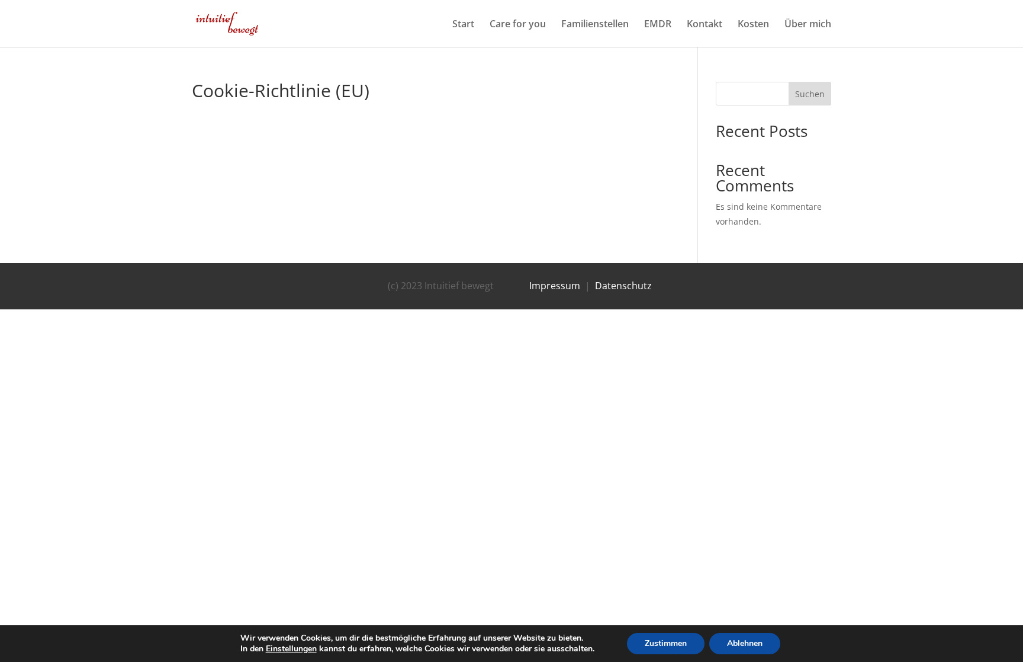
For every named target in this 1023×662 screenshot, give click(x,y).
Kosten (753, 25)
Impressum (554, 285)
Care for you (518, 25)
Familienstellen (595, 25)
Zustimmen (666, 643)
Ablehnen (745, 643)
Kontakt (704, 25)
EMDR (657, 25)
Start (463, 25)
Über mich (807, 25)
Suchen (810, 94)
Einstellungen (291, 649)
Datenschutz (623, 285)
